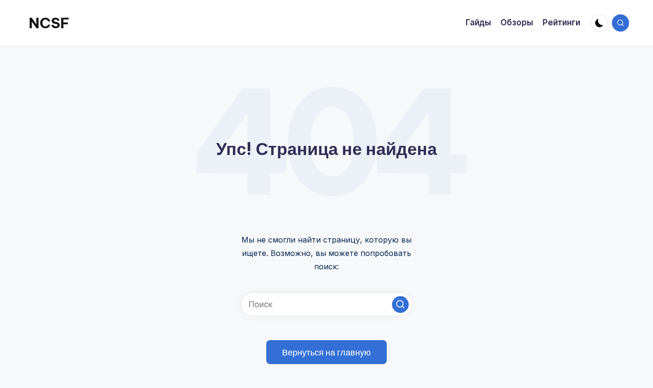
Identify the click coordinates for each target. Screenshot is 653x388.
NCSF (49, 23)
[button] (400, 304)
